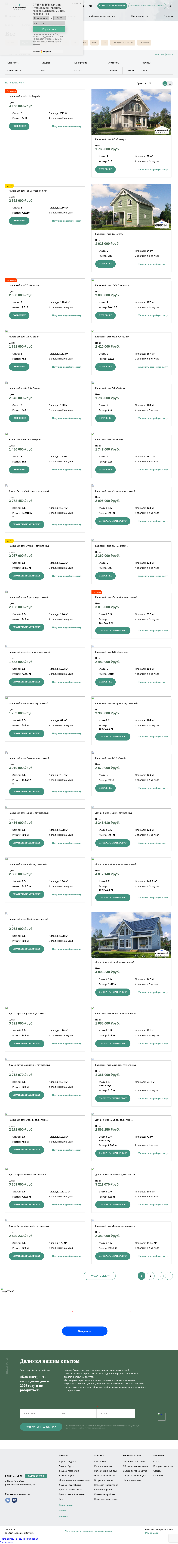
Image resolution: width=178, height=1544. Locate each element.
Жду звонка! (49, 29)
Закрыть (75, 3)
